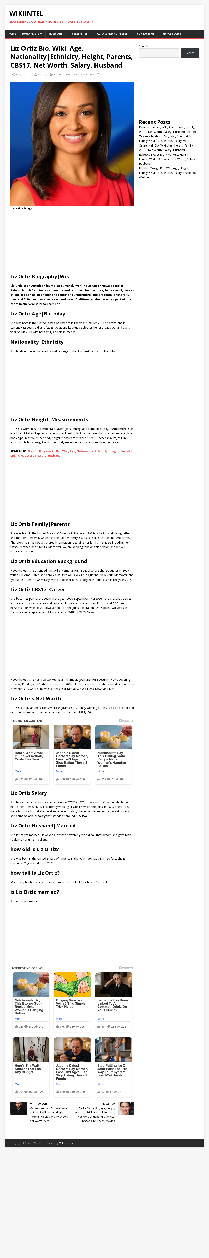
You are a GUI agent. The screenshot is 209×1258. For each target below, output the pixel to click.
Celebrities (79, 33)
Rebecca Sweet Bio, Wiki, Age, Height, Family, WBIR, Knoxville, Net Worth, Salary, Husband (167, 159)
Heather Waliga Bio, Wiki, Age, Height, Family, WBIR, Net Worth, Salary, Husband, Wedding (167, 172)
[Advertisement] (72, 242)
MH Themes (66, 1143)
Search (143, 46)
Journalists (30, 33)
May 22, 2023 (24, 74)
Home (12, 33)
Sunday (42, 74)
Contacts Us (146, 33)
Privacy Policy (171, 33)
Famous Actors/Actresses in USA (74, 74)
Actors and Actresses (112, 33)
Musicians (55, 33)
